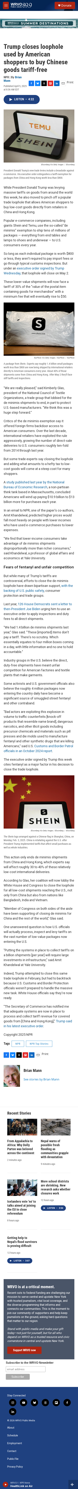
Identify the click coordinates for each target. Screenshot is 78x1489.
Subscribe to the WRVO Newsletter (30, 1362)
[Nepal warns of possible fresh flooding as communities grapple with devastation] (56, 1127)
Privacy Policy (15, 1466)
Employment (14, 1443)
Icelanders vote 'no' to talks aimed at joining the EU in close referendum (21, 1207)
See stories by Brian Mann (41, 1079)
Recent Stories (19, 1113)
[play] (5, 1484)
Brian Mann (33, 1070)
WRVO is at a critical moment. (31, 1287)
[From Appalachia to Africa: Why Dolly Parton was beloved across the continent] (22, 1127)
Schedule (12, 1435)
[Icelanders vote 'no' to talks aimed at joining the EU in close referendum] (22, 1187)
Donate (66, 5)
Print (70, 82)
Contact (11, 1451)
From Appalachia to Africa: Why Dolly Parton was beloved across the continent (20, 1147)
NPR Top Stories (39, 1043)
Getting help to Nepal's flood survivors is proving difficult (22, 1242)
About (10, 1427)
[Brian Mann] (12, 1076)
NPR (17, 1043)
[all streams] (73, 1484)
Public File (13, 1459)
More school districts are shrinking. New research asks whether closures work (55, 1187)
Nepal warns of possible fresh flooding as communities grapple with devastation (55, 1149)
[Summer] (39, 23)
